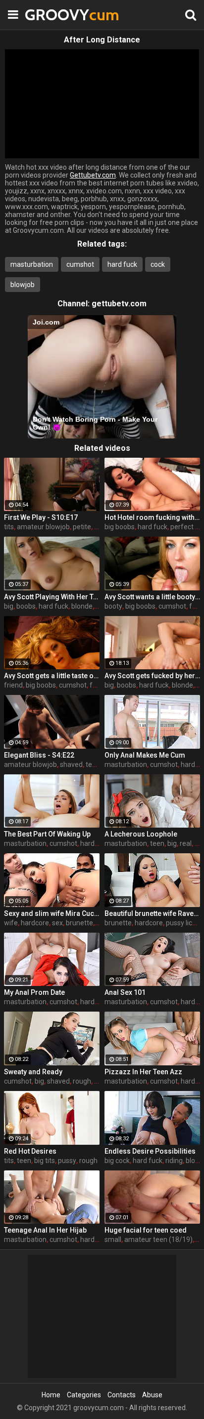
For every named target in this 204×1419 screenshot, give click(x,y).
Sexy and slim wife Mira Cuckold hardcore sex (52, 913)
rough (82, 1081)
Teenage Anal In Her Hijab (45, 1230)
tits (9, 527)
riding (174, 1160)
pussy (67, 1160)
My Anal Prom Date (34, 992)
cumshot (80, 264)
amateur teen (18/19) (158, 1239)
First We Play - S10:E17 (41, 517)
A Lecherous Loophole (140, 834)
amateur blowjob (43, 527)
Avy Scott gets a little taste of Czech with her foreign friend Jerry (52, 676)
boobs (26, 606)
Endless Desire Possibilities (150, 1151)
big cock (117, 1160)
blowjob (22, 285)
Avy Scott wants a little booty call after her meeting (152, 597)
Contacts (121, 1395)
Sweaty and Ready (33, 1072)
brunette (79, 923)
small (112, 1239)
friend (13, 685)
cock (158, 264)
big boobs (119, 527)
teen (93, 764)
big (8, 606)
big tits (44, 1160)
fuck (196, 606)
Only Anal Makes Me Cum (144, 755)
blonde (82, 606)
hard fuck (122, 264)
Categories (84, 1395)
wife (11, 923)
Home (51, 1395)
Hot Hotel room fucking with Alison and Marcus (152, 517)
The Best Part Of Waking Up (47, 834)
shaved (71, 764)
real (186, 843)
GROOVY (49, 14)
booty (113, 606)
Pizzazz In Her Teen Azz (143, 1072)
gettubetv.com (119, 303)
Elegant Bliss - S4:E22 (39, 755)
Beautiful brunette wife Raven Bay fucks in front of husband (152, 913)
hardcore (35, 923)
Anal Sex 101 (125, 992)
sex (57, 923)
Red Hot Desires (30, 1151)
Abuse (152, 1395)
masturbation (31, 264)
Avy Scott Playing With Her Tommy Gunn (52, 597)
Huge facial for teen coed (145, 1230)
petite (82, 527)
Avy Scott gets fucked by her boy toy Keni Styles (152, 676)
